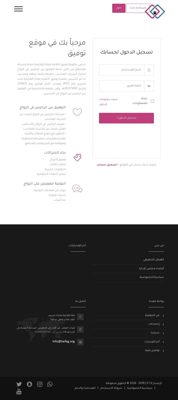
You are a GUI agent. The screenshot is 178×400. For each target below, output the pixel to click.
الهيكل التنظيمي (153, 259)
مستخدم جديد (138, 8)
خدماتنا (155, 333)
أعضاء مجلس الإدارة (151, 268)
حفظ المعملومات (139, 101)
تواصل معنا (152, 350)
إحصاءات (154, 324)
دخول (119, 8)
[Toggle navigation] (18, 9)
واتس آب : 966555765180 (48, 332)
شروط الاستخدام (111, 388)
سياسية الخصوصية (139, 388)
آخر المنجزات (152, 341)
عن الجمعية (152, 315)
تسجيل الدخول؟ (126, 118)
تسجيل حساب (107, 165)
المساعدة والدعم (85, 388)
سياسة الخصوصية (152, 277)
